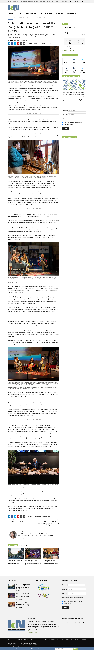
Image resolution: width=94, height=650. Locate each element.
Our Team (45, 1)
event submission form (72, 141)
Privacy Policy (63, 1)
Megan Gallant (12, 40)
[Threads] (78, 1)
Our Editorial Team (32, 632)
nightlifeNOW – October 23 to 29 (16, 521)
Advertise (30, 1)
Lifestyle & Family (71, 13)
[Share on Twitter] (15, 43)
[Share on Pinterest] (18, 43)
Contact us (56, 1)
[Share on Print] (24, 43)
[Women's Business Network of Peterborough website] (43, 597)
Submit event (24, 1)
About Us (36, 1)
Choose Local (12, 13)
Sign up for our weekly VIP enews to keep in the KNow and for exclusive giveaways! (34, 648)
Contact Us (30, 630)
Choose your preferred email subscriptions (72, 118)
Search (51, 1)
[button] (84, 14)
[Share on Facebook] (12, 43)
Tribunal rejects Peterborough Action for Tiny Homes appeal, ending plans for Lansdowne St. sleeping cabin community (48, 523)
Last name (65, 114)
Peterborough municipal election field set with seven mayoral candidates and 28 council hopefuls (50, 562)
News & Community (31, 13)
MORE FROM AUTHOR (24, 545)
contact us (80, 144)
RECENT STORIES (13, 545)
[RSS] (85, 1)
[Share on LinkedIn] (9, 43)
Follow (74, 59)
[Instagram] (73, 1)
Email (64, 105)
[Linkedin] (80, 1)
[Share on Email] (21, 43)
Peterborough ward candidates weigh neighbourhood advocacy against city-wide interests (15, 562)
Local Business (59, 13)
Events (21, 13)
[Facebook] (70, 1)
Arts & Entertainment (46, 13)
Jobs (41, 1)
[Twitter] (75, 1)
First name (65, 110)
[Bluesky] (83, 1)
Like (66, 59)
